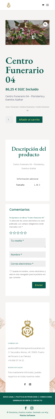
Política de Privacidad (27, 397)
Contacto (37, 400)
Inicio (8, 107)
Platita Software (27, 415)
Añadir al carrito (29, 119)
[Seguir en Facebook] (25, 384)
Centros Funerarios (27, 107)
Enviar (39, 285)
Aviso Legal (8, 397)
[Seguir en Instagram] (30, 384)
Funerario (15, 107)
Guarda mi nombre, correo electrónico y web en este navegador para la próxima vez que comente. (27, 274)
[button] (45, 24)
